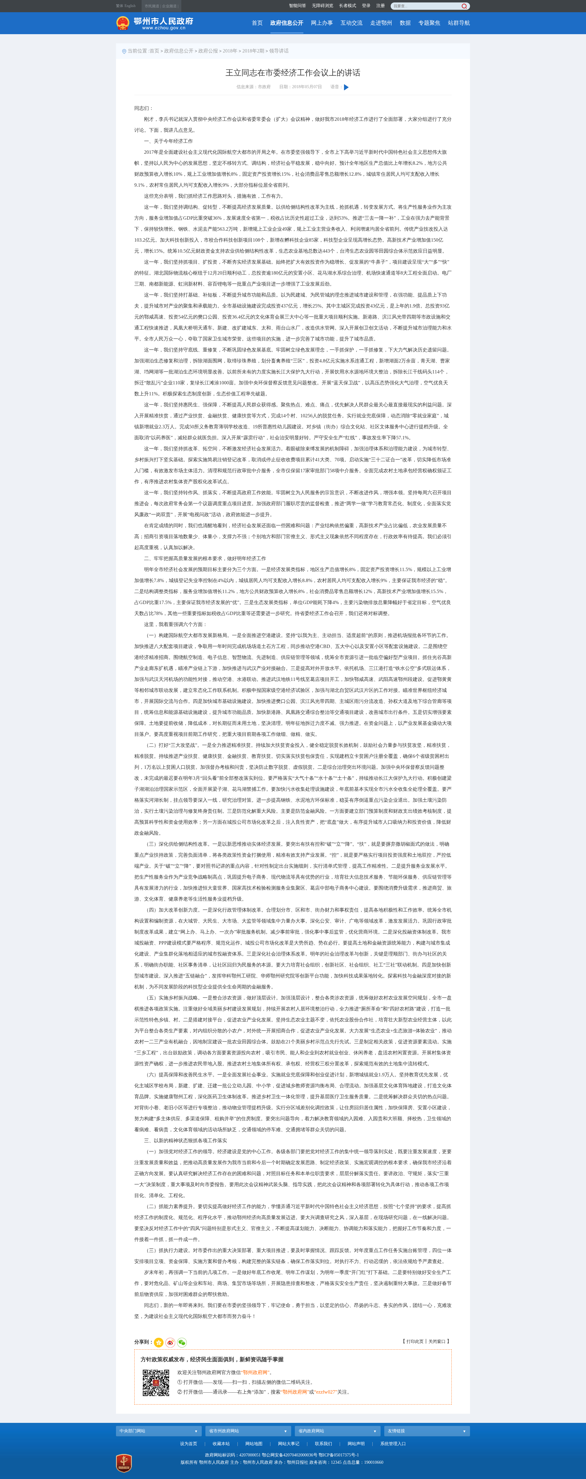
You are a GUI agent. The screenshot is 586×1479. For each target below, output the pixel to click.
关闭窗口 (437, 1341)
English (130, 6)
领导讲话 (279, 50)
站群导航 (459, 23)
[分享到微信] (182, 1343)
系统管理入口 (393, 1443)
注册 (380, 5)
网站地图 (253, 1443)
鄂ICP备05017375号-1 (339, 1455)
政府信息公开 (286, 23)
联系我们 (323, 1443)
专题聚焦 (429, 23)
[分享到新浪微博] (170, 1343)
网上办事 (322, 23)
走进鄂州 (381, 23)
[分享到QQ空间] (159, 1343)
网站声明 (356, 1443)
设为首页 (188, 1443)
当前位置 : (139, 50)
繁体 (119, 6)
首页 (257, 23)
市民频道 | (153, 6)
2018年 (230, 50)
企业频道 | (170, 6)
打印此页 (415, 1341)
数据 (405, 23)
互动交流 (352, 23)
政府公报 (208, 50)
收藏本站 (221, 1443)
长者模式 (347, 5)
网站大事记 (288, 1443)
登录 (366, 5)
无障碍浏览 (322, 5)
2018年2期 (253, 50)
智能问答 (297, 5)
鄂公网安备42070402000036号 (289, 1455)
